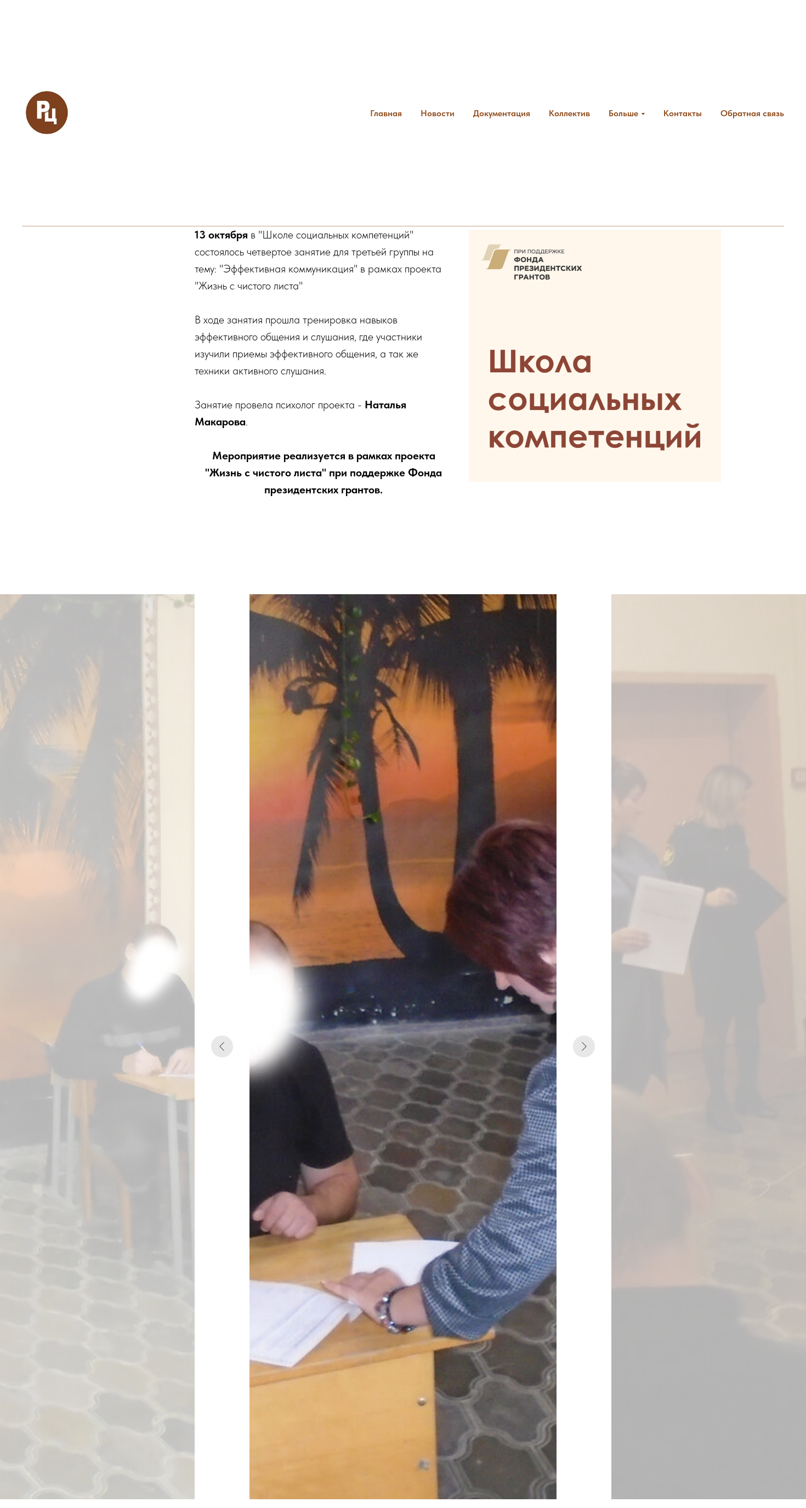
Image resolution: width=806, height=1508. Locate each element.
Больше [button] (623, 113)
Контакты (682, 113)
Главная (386, 113)
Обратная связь (752, 113)
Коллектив (569, 113)
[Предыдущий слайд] (222, 1046)
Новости (438, 113)
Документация (501, 113)
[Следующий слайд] (584, 1046)
